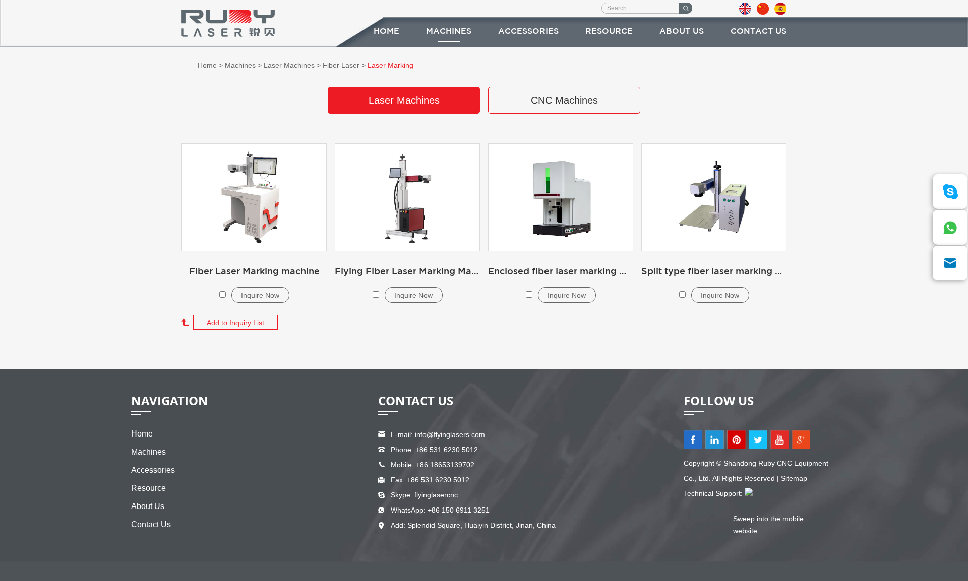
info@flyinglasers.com (450, 434)
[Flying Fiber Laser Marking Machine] (407, 197)
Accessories (528, 31)
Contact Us (758, 31)
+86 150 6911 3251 (459, 510)
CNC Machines (564, 100)
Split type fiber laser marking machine (713, 272)
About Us (681, 31)
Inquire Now (260, 295)
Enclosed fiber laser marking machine (560, 272)
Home (386, 31)
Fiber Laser (341, 65)
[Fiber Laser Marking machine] (254, 197)
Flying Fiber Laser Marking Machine (407, 272)
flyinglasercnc (436, 495)
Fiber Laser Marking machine (254, 272)
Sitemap (794, 478)
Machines (448, 31)
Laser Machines (289, 65)
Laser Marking (390, 65)
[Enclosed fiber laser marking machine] (561, 197)
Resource (609, 31)
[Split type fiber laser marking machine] (714, 197)
